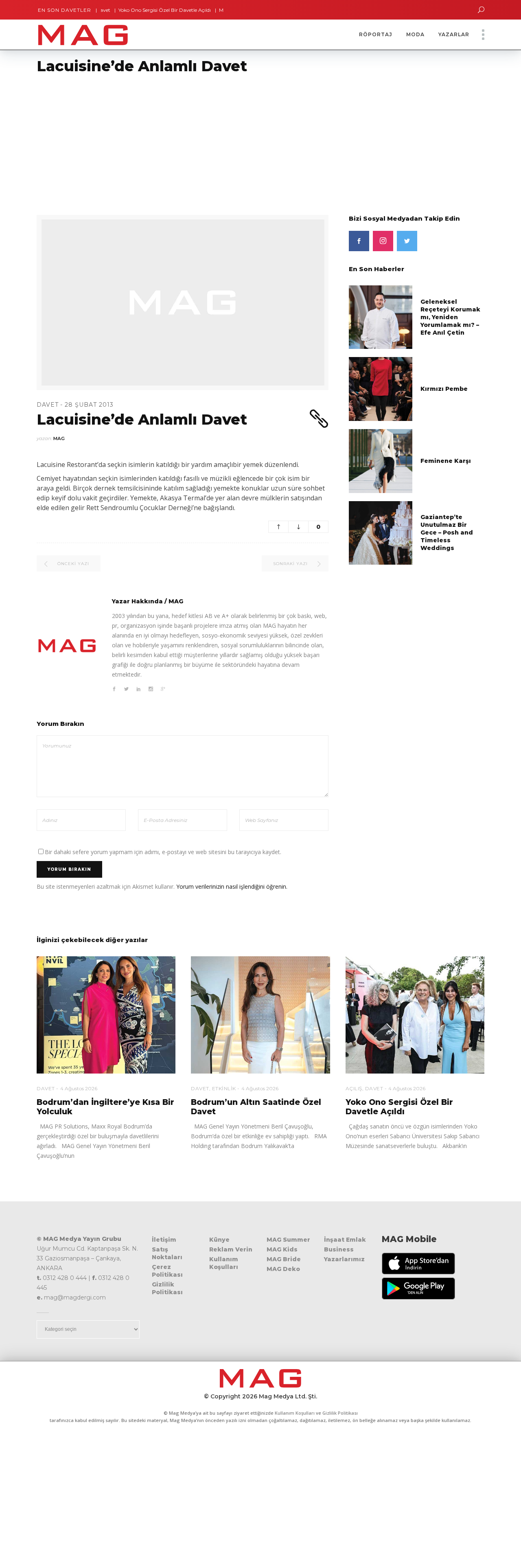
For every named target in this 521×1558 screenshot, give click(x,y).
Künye (219, 1239)
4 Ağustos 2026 (78, 1088)
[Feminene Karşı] (381, 460)
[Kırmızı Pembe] (381, 389)
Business (339, 1249)
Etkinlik (224, 1088)
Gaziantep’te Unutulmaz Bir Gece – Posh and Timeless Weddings (446, 532)
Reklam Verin (230, 1249)
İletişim (164, 1239)
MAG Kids (282, 1249)
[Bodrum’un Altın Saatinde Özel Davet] (260, 1015)
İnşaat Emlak (345, 1239)
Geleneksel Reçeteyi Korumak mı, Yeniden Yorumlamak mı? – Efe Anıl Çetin (450, 317)
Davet (48, 404)
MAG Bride (284, 1259)
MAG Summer (288, 1239)
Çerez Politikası (167, 1270)
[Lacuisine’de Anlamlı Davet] (67, 645)
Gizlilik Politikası (167, 1288)
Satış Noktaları (167, 1253)
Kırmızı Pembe (444, 388)
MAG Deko (283, 1269)
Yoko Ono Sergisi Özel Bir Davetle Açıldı (136, 10)
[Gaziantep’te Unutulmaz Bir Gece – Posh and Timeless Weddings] (381, 532)
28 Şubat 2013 (89, 404)
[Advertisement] (244, 140)
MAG (59, 438)
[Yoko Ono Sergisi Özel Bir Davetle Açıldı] (415, 1015)
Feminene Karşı (445, 461)
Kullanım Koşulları (223, 1263)
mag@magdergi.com (75, 1297)
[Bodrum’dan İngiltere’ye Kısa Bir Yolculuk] (106, 1015)
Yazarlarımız (344, 1259)
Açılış (354, 1088)
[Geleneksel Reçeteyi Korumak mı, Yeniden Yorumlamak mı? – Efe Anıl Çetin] (381, 316)
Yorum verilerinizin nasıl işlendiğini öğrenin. (231, 886)
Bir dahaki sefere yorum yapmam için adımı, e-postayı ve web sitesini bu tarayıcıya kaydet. (163, 852)
